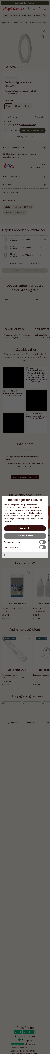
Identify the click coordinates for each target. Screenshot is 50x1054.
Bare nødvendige (25, 536)
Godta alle (25, 528)
